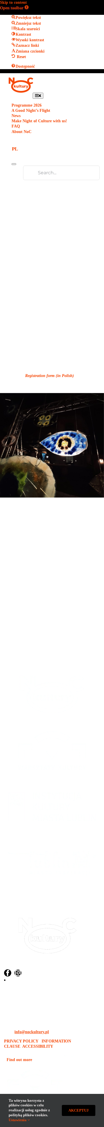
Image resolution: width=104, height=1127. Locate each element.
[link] (14, 8)
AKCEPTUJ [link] (78, 1110)
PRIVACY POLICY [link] (22, 1041)
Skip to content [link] (13, 2)
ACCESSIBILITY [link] (37, 1046)
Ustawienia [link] (18, 1120)
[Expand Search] (14, 164)
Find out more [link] (19, 1060)
